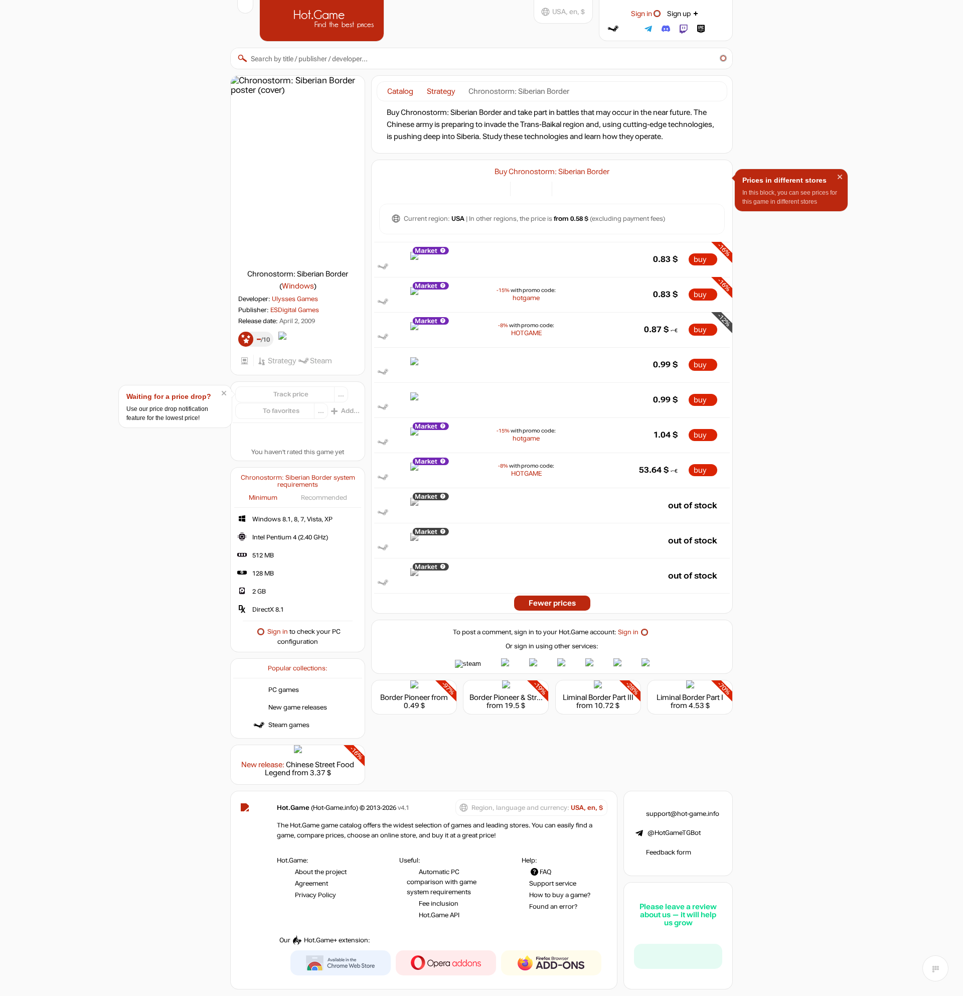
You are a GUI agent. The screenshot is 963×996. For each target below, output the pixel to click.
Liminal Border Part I (690, 697)
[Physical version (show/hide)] (538, 188)
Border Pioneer (405, 697)
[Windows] (565, 188)
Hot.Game (323, 19)
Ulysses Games (295, 299)
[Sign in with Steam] (613, 29)
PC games (283, 689)
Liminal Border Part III (598, 697)
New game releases (298, 707)
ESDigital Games (294, 310)
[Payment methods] (497, 188)
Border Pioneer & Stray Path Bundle (527, 697)
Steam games (289, 725)
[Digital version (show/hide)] (524, 188)
